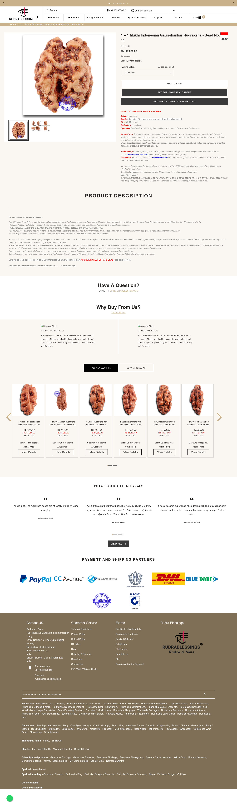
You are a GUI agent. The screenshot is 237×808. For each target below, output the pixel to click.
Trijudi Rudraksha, (178, 703)
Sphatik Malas (51, 732)
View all (117, 544)
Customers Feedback (127, 634)
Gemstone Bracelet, (53, 774)
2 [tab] (112, 465)
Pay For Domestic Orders (175, 92)
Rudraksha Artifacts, (195, 710)
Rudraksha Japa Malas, (163, 713)
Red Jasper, (171, 728)
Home (13, 24)
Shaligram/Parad (95, 17)
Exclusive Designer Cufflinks (171, 774)
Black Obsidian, (39, 728)
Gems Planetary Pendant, (71, 710)
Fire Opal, (107, 728)
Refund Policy (78, 639)
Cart (198, 17)
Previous (3, 3)
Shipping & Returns (81, 654)
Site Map (75, 644)
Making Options (148, 66)
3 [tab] (117, 465)
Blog (73, 649)
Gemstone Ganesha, (84, 757)
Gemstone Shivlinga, (107, 757)
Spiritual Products (137, 17)
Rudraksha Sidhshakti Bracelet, (68, 706)
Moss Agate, (140, 728)
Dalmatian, (54, 728)
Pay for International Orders (174, 101)
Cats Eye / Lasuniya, (80, 725)
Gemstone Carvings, (60, 757)
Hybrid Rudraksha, (199, 703)
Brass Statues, (60, 760)
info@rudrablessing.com (122, 290)
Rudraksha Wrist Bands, (137, 713)
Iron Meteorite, (155, 728)
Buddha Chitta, (69, 713)
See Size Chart (167, 66)
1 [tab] (107, 465)
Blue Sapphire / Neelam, (48, 725)
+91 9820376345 (118, 10)
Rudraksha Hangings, (124, 710)
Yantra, (47, 760)
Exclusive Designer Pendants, (132, 774)
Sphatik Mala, (97, 760)
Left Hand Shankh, (41, 749)
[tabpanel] (29, 423)
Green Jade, (197, 725)
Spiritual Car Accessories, (159, 757)
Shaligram (57, 740)
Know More (119, 312)
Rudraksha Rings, (50, 713)
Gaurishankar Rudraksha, (154, 703)
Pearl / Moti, (118, 725)
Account (178, 17)
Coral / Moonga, (101, 725)
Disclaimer (76, 659)
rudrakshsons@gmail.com (48, 678)
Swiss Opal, (186, 728)
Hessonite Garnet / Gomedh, (140, 725)
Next (234, 3)
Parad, (46, 740)
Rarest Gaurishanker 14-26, (194, 706)
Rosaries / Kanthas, (187, 713)
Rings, (152, 774)
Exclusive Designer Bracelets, (100, 774)
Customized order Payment (130, 664)
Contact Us (77, 664)
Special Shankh (82, 749)
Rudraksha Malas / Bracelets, (163, 706)
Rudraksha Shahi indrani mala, (102, 706)
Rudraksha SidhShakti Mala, (36, 706)
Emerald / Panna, (180, 725)
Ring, (66, 725)
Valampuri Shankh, (62, 749)
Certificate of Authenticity (128, 629)
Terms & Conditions (81, 629)
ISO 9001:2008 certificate (84, 669)
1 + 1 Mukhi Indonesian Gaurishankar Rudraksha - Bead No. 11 (51, 24)
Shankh (116, 17)
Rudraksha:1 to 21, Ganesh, (50, 703)
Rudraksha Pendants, (172, 710)
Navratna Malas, (114, 713)
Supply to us (122, 654)
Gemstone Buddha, (32, 760)
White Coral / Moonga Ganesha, (190, 757)
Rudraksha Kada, (31, 713)
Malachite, (95, 728)
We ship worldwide (118, 3)
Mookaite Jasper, (123, 728)
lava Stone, (82, 728)
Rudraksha (53, 17)
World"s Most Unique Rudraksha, (39, 710)
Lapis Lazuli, (68, 728)
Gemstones (74, 17)
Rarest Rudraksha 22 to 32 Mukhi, (84, 703)
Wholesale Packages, (148, 710)
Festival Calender (125, 639)
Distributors (121, 649)
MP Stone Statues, (79, 760)
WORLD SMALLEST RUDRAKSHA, (121, 703)
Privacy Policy (78, 634)
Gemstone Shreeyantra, (132, 757)
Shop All (157, 17)
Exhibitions (121, 644)
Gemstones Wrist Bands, (91, 713)
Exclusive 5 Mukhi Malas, (98, 710)
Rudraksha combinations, (133, 706)
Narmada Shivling (115, 760)
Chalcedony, (36, 732)
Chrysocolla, (163, 725)
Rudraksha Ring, (74, 774)
